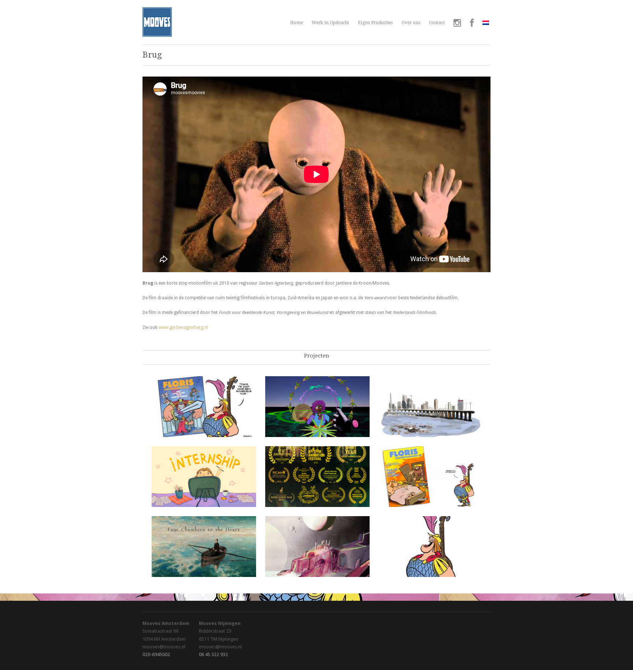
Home (296, 22)
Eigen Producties (375, 22)
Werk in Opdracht (330, 22)
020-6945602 (156, 654)
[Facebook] (472, 23)
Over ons (410, 22)
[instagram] (457, 23)
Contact (437, 22)
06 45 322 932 (213, 654)
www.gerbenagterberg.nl (183, 327)
